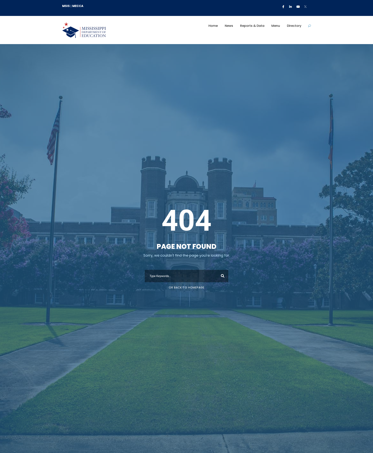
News (229, 26)
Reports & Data (252, 26)
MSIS (66, 6)
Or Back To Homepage (186, 287)
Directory (294, 26)
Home (213, 26)
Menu (275, 26)
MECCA (77, 6)
